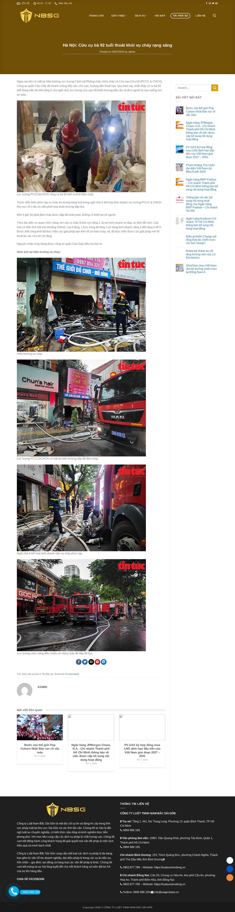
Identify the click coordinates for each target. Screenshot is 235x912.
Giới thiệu (118, 15)
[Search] (214, 15)
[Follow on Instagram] (210, 3)
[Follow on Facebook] (207, 3)
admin (131, 51)
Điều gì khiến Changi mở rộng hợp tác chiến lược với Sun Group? (201, 239)
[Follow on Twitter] (213, 3)
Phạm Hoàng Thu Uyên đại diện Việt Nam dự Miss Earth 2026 (200, 168)
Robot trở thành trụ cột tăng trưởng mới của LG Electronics (200, 254)
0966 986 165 (31, 892)
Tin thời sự (180, 15)
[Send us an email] (216, 3)
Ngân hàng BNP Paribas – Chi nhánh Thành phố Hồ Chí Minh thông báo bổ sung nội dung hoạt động (202, 184)
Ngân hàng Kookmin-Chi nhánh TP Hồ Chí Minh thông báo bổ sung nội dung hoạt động (201, 223)
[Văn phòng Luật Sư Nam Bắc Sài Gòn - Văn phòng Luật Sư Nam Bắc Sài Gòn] (41, 16)
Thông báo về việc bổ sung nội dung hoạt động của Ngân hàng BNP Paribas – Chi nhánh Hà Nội (202, 204)
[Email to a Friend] (91, 662)
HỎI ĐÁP (160, 15)
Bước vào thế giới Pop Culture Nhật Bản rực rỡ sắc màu (200, 111)
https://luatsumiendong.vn (169, 867)
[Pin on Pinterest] (97, 662)
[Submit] (214, 87)
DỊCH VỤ (140, 15)
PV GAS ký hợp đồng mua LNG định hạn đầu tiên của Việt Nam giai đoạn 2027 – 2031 (200, 152)
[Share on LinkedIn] (103, 662)
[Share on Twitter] (85, 662)
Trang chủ (96, 15)
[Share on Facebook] (79, 662)
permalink (74, 674)
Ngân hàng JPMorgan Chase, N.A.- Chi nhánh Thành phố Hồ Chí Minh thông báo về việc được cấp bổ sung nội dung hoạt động (200, 131)
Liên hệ (200, 15)
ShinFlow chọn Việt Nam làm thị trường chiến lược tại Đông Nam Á (201, 269)
